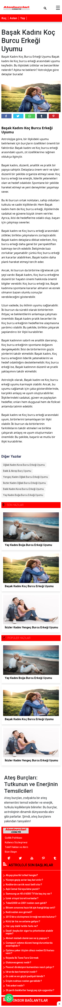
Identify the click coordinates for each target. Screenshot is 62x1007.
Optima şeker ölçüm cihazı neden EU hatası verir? (30, 952)
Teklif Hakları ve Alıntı (16, 847)
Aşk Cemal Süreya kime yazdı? (23, 889)
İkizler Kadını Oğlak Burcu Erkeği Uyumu (24, 483)
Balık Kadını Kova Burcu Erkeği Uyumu (23, 489)
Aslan (13, 18)
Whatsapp (30, 116)
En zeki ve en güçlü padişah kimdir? (25, 976)
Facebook (6, 116)
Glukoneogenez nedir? (18, 962)
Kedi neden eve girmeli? (19, 912)
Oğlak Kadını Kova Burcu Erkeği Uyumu (24, 464)
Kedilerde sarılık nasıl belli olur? (24, 884)
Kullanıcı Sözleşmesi (16, 842)
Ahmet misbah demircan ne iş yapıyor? (27, 938)
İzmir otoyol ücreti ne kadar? (22, 898)
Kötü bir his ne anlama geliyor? (23, 921)
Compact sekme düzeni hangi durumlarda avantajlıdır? (29, 944)
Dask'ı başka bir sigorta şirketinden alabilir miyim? (29, 932)
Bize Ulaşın (11, 851)
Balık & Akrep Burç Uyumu (17, 471)
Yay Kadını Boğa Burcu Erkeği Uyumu (23, 495)
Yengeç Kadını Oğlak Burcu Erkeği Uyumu (25, 477)
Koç (4, 18)
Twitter (18, 116)
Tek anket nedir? (15, 985)
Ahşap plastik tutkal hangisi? (22, 875)
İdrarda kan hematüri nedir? (21, 971)
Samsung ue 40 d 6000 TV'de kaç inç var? (29, 893)
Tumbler (42, 116)
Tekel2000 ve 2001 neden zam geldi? (26, 903)
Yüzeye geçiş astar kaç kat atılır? (24, 879)
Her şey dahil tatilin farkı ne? (22, 926)
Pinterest (54, 116)
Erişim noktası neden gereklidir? (24, 981)
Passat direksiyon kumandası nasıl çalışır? (30, 967)
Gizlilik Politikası (13, 837)
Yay (22, 18)
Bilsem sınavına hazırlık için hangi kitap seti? (30, 907)
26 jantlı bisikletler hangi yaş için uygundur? (30, 990)
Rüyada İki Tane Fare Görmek (22, 957)
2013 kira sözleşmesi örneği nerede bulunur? (31, 916)
